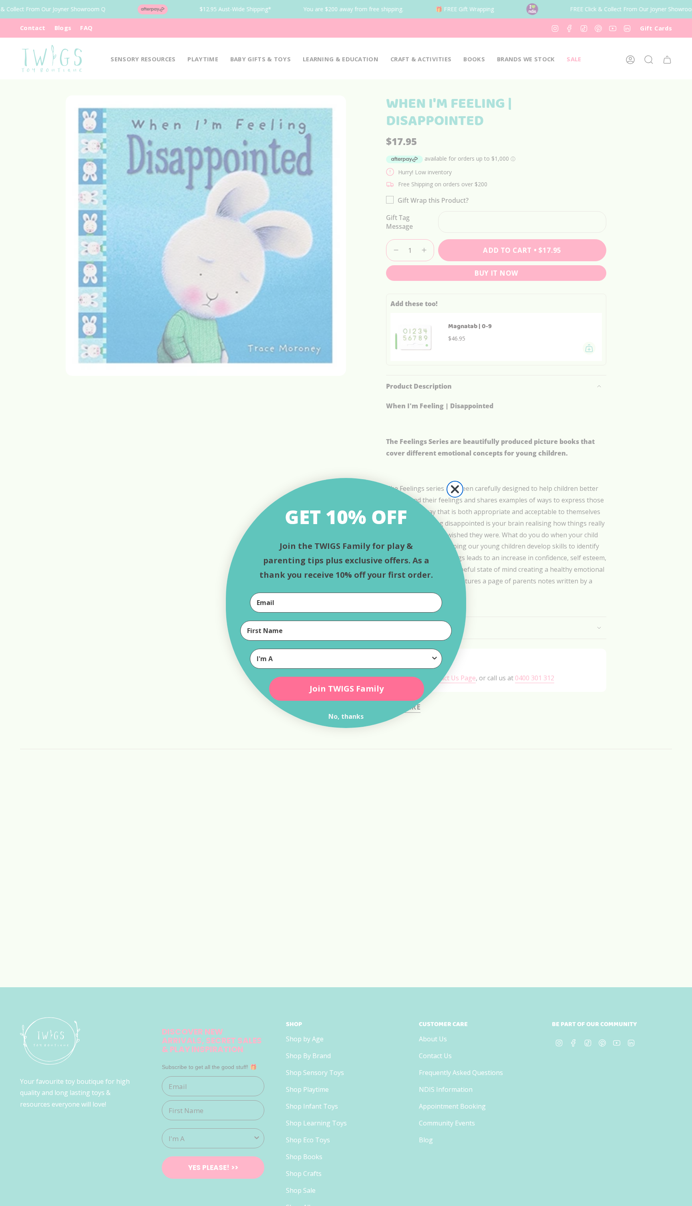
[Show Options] (434, 658)
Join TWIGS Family (347, 688)
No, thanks (346, 716)
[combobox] (343, 658)
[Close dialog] (455, 489)
